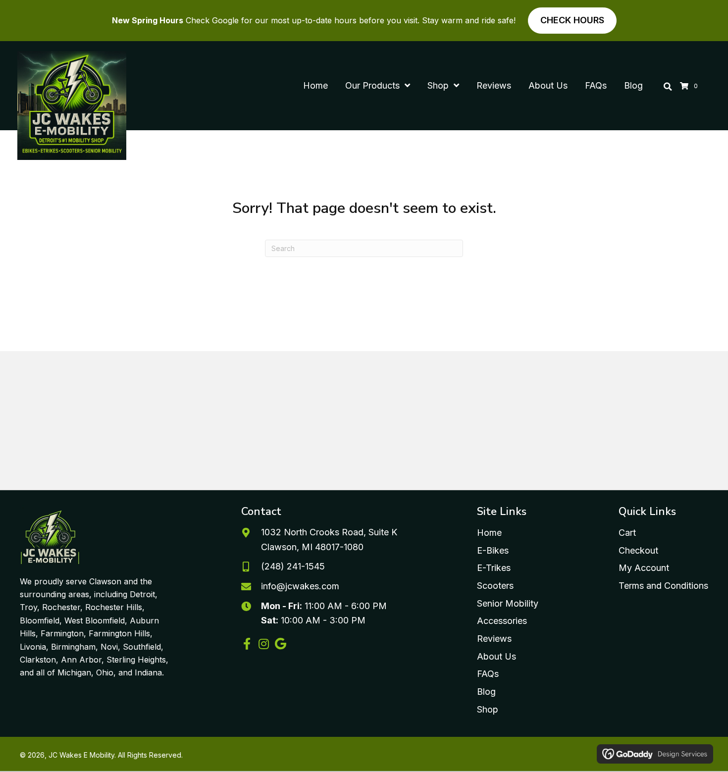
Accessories (502, 621)
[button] (247, 644)
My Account (644, 568)
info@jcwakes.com (300, 586)
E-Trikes (494, 568)
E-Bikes (493, 550)
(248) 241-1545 (293, 566)
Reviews (494, 638)
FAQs (488, 674)
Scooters (495, 585)
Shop (487, 709)
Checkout (638, 550)
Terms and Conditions (663, 585)
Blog (486, 691)
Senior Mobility (507, 603)
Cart (627, 532)
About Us (496, 656)
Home (489, 532)
